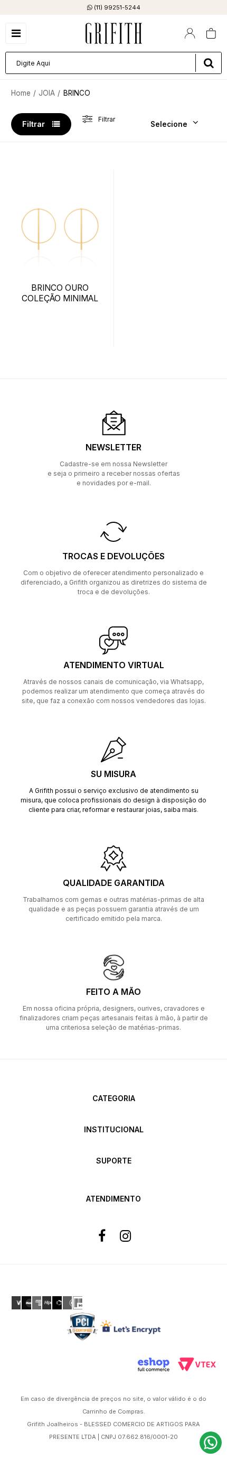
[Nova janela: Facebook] (102, 1236)
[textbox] (113, 62)
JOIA (47, 93)
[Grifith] (114, 33)
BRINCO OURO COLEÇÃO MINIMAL (60, 293)
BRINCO (76, 93)
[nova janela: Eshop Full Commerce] (153, 1364)
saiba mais (180, 810)
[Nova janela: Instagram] (125, 1236)
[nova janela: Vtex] (197, 1364)
